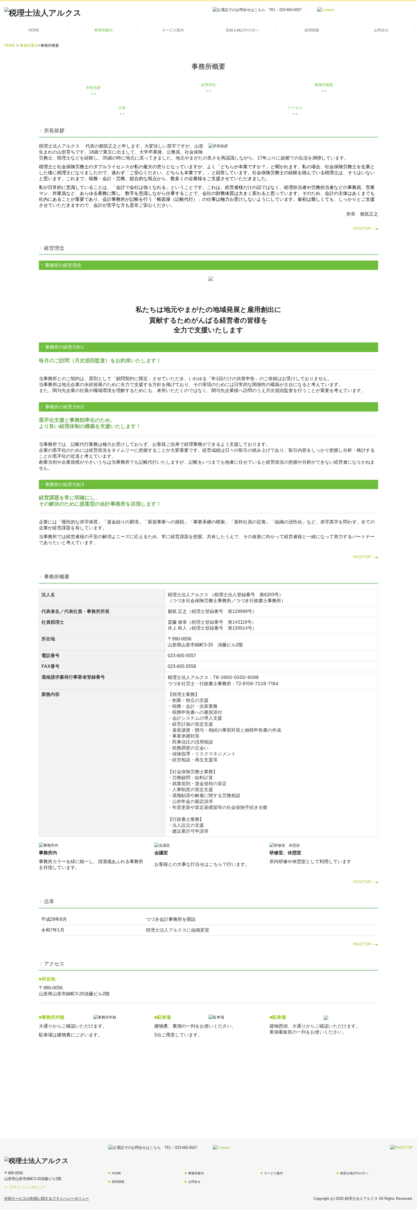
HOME (33, 30)
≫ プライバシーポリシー (25, 1187)
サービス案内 (173, 30)
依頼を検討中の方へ (242, 30)
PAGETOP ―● (365, 228)
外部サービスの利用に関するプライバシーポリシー (46, 1198)
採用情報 (311, 30)
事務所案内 (103, 30)
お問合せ (381, 30)
